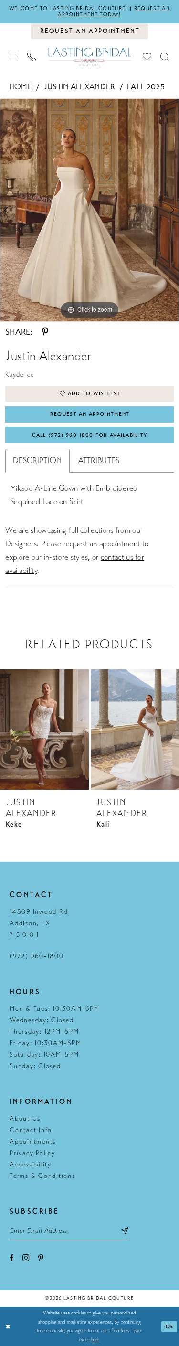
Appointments (33, 1141)
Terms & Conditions (42, 1176)
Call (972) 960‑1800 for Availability (90, 435)
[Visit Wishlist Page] (147, 57)
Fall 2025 (146, 87)
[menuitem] (14, 57)
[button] (14, 57)
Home (20, 87)
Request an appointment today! (113, 11)
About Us (25, 1118)
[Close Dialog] (8, 1326)
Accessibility (31, 1164)
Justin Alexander (80, 87)
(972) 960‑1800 (37, 956)
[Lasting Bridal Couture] (89, 56)
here (95, 1339)
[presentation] (44, 729)
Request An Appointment (90, 414)
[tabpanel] (89, 210)
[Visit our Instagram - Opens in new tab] (26, 1257)
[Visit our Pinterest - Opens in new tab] (40, 1257)
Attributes (99, 461)
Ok (170, 1326)
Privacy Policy (32, 1153)
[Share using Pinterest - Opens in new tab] (45, 332)
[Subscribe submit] (125, 1230)
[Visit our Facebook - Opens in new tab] (12, 1257)
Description (37, 461)
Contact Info (31, 1130)
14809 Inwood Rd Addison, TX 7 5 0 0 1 (39, 923)
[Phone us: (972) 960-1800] (32, 57)
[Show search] (165, 57)
